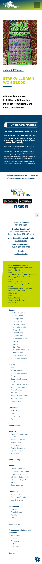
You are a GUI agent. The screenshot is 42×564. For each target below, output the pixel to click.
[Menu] (37, 5)
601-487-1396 (21, 240)
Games (12, 310)
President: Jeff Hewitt (21, 471)
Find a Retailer (16, 445)
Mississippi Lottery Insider (20, 477)
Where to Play (14, 460)
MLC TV (14, 518)
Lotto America (18, 336)
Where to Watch (18, 353)
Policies (13, 538)
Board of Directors (19, 474)
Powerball (16, 330)
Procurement (15, 541)
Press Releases (16, 512)
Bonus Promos (14, 425)
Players (12, 365)
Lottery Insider (16, 401)
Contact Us (13, 491)
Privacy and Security (18, 497)
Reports (14, 515)
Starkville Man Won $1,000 (18, 81)
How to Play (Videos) (19, 358)
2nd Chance (17, 321)
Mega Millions (18, 333)
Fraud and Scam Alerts (19, 395)
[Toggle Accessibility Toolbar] (37, 559)
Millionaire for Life (19, 327)
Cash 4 (15, 341)
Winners (14, 393)
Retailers (12, 431)
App (12, 367)
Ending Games (18, 319)
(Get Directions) (14, 298)
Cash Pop (16, 347)
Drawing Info (15, 416)
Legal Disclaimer (17, 500)
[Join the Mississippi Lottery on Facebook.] (15, 206)
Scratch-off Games (18, 313)
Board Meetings (17, 485)
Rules (13, 419)
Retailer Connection (18, 439)
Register (14, 410)
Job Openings (14, 524)
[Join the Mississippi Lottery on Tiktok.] (19, 206)
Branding (14, 509)
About (11, 466)
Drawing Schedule (19, 355)
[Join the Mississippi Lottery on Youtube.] (26, 206)
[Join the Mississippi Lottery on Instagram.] (22, 206)
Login (13, 413)
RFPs (14, 544)
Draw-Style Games (18, 324)
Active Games (18, 316)
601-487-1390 (28, 234)
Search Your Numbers (21, 350)
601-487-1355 (21, 225)
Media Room (14, 506)
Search (12, 553)
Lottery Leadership (18, 468)
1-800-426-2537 (23, 247)
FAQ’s (13, 382)
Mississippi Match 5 (20, 338)
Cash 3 (15, 344)
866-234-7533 (26, 231)
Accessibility (15, 494)
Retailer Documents (18, 448)
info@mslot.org (21, 253)
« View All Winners (13, 70)
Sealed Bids (17, 547)
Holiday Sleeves (17, 370)
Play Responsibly (17, 398)
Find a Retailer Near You (20, 385)
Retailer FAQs (16, 442)
